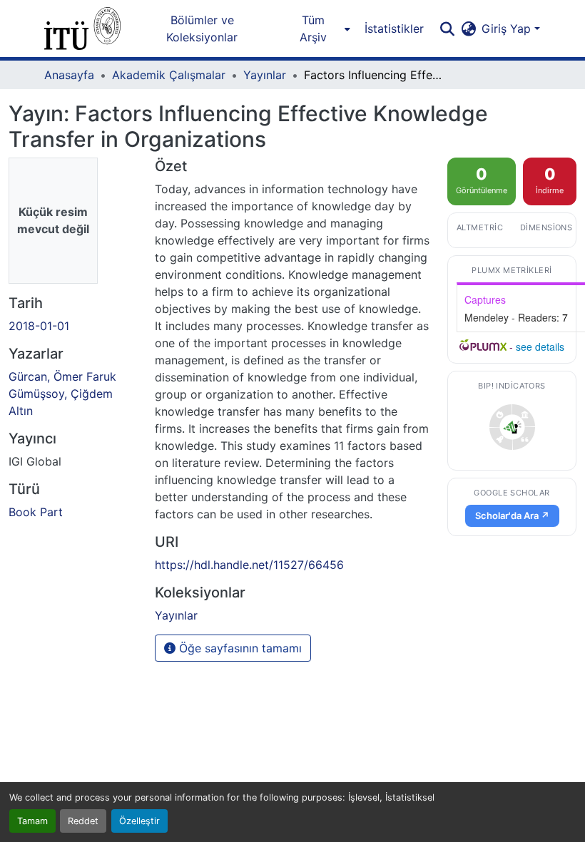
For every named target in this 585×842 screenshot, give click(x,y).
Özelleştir (139, 821)
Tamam (32, 821)
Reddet (83, 821)
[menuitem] (317, 28)
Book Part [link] (36, 512)
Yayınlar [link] (264, 75)
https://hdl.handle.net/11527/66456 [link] (249, 565)
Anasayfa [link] (69, 75)
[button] (82, 28)
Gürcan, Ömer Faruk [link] (62, 376)
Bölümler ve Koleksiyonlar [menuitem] (202, 28)
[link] (512, 427)
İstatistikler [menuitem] (394, 28)
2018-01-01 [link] (39, 326)
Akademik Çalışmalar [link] (168, 75)
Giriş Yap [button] (508, 28)
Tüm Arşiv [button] (313, 28)
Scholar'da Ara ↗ (512, 515)
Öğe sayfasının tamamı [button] (239, 648)
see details (540, 346)
